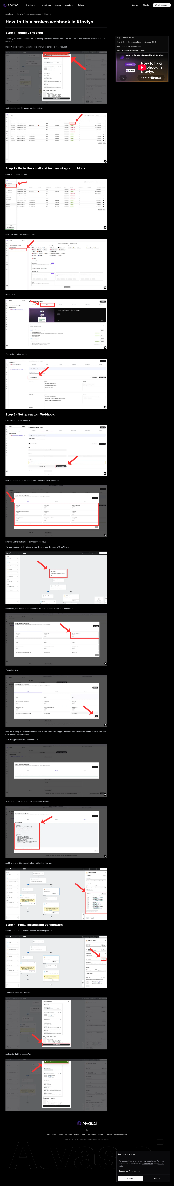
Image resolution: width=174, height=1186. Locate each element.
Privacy (101, 1135)
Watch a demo (161, 5)
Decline (156, 1178)
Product (29, 5)
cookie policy (147, 1164)
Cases (58, 5)
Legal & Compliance (88, 1135)
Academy (69, 5)
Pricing (81, 5)
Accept (130, 1178)
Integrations (45, 5)
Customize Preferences (129, 1171)
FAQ (48, 1135)
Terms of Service (120, 1135)
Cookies (109, 1135)
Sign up (135, 5)
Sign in (146, 5)
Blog (54, 1135)
